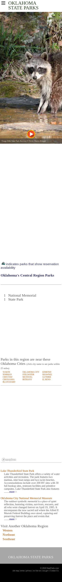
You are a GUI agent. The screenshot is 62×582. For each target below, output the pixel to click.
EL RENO (46, 379)
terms (22, 570)
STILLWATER (28, 374)
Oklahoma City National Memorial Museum (26, 498)
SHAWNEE (47, 374)
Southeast (9, 539)
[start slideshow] (31, 134)
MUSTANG (27, 377)
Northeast (9, 534)
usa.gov (45, 570)
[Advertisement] (31, 328)
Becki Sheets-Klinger (37, 141)
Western (8, 530)
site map (16, 570)
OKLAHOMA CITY (30, 372)
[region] (31, 424)
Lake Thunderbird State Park (17, 470)
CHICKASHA (9, 379)
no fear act (37, 570)
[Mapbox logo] (9, 460)
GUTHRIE (46, 377)
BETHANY (27, 379)
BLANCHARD (9, 382)
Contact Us (54, 570)
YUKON (6, 372)
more (12, 491)
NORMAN (7, 374)
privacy (29, 570)
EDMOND (46, 372)
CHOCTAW (7, 377)
